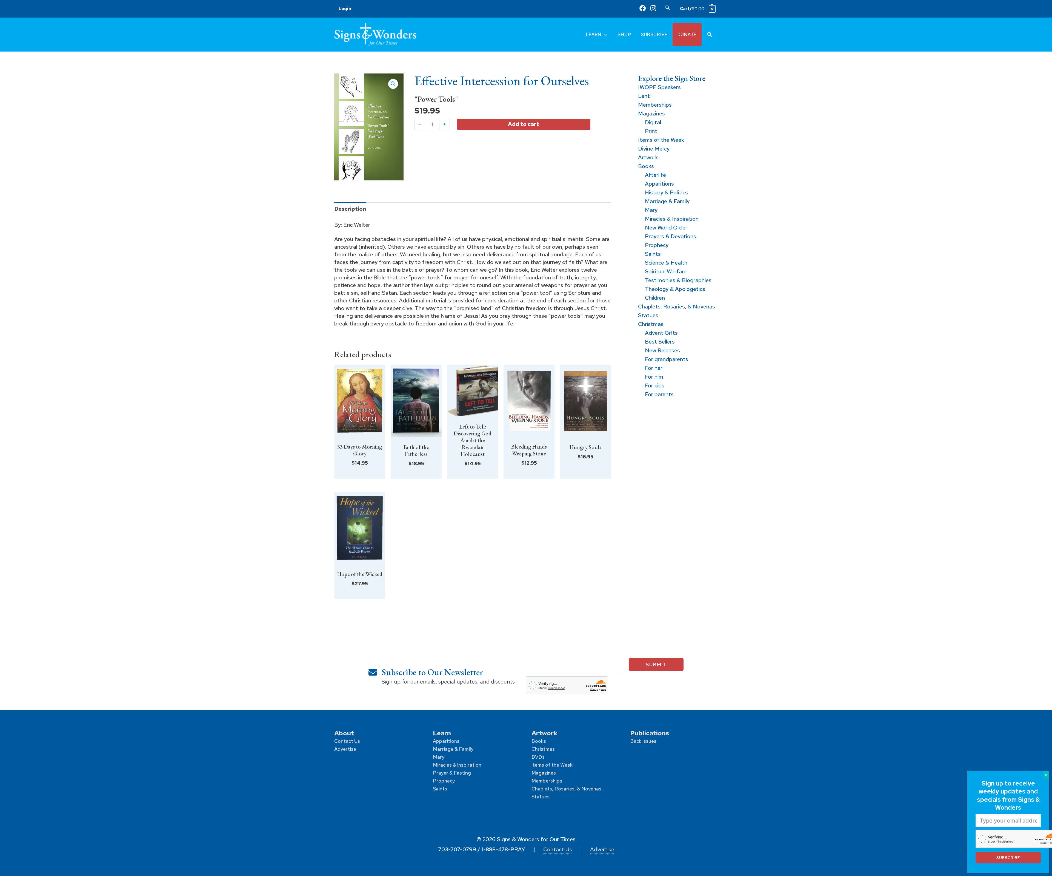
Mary (438, 757)
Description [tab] (350, 208)
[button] (668, 7)
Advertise (345, 749)
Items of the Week (552, 765)
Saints (440, 789)
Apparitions (446, 741)
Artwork (544, 733)
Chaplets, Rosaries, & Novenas (566, 789)
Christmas (543, 749)
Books (538, 741)
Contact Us (347, 741)
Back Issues (643, 741)
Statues (540, 796)
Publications (649, 733)
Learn (442, 733)
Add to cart (523, 123)
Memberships (546, 781)
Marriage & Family (453, 749)
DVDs (538, 757)
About (344, 733)
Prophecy (444, 781)
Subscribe (1008, 857)
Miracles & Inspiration (457, 765)
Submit (656, 664)
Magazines (543, 773)
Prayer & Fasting (452, 773)
